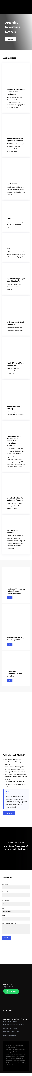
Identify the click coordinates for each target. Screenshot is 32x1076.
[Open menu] (29, 2)
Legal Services (9, 58)
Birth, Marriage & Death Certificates (15, 323)
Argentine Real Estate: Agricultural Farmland (15, 139)
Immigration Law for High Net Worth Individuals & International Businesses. (14, 440)
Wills (8, 249)
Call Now (10, 39)
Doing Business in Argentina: (13, 531)
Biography (9, 813)
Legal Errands (12, 184)
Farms (9, 219)
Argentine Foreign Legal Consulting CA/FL (16, 280)
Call (9, 597)
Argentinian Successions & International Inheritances (16, 92)
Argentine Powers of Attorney (14, 407)
